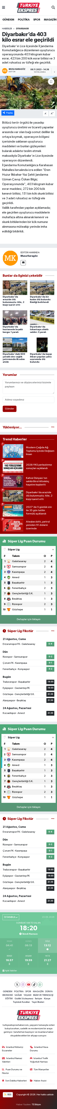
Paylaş (9, 113)
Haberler (7, 29)
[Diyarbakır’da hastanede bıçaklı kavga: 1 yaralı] (15, 317)
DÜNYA (49, 991)
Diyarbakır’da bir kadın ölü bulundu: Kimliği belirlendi (40, 299)
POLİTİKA (23, 19)
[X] (17, 984)
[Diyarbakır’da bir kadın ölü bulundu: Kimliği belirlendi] (42, 287)
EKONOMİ (8, 995)
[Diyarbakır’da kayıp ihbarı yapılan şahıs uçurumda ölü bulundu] (42, 344)
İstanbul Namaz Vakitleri (12, 1060)
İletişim (38, 998)
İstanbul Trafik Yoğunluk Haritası (39, 1060)
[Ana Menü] (3, 7)
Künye (47, 998)
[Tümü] (52, 427)
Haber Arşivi (40, 1081)
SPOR (36, 19)
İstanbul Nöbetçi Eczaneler (12, 1049)
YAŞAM (27, 995)
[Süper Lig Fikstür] (52, 631)
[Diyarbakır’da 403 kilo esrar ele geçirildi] (28, 92)
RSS (9, 1094)
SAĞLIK (18, 995)
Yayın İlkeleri (38, 1002)
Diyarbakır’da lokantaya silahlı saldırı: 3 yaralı (39, 329)
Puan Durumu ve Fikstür (12, 1071)
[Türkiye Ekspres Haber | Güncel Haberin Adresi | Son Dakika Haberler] (28, 7)
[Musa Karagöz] (10, 258)
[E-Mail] (23, 262)
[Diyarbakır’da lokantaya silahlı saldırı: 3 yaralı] (42, 317)
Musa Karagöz (29, 256)
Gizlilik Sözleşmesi (24, 998)
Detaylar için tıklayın (28, 619)
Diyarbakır (22, 29)
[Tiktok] (34, 984)
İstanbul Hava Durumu (39, 1049)
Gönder (9, 408)
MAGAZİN (50, 19)
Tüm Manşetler (41, 1069)
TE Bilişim (36, 1104)
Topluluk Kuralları (21, 1002)
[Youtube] (28, 984)
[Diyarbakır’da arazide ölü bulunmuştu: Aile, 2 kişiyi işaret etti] (15, 287)
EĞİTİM (9, 998)
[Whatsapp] (40, 984)
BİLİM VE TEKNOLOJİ (43, 995)
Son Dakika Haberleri (16, 1081)
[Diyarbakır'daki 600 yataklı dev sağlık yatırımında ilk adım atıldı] (15, 344)
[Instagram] (22, 984)
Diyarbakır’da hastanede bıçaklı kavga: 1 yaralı (13, 329)
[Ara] (53, 8)
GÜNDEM (8, 19)
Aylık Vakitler (11, 971)
